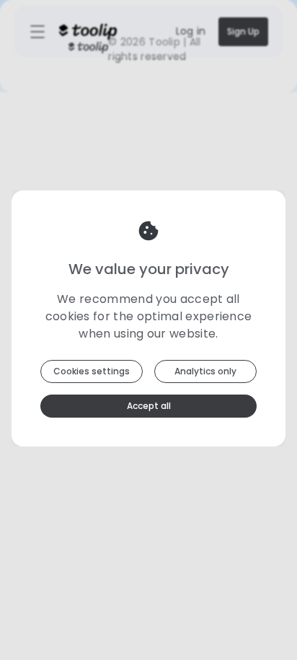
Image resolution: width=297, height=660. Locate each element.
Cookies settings (91, 371)
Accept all (149, 406)
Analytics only (205, 371)
